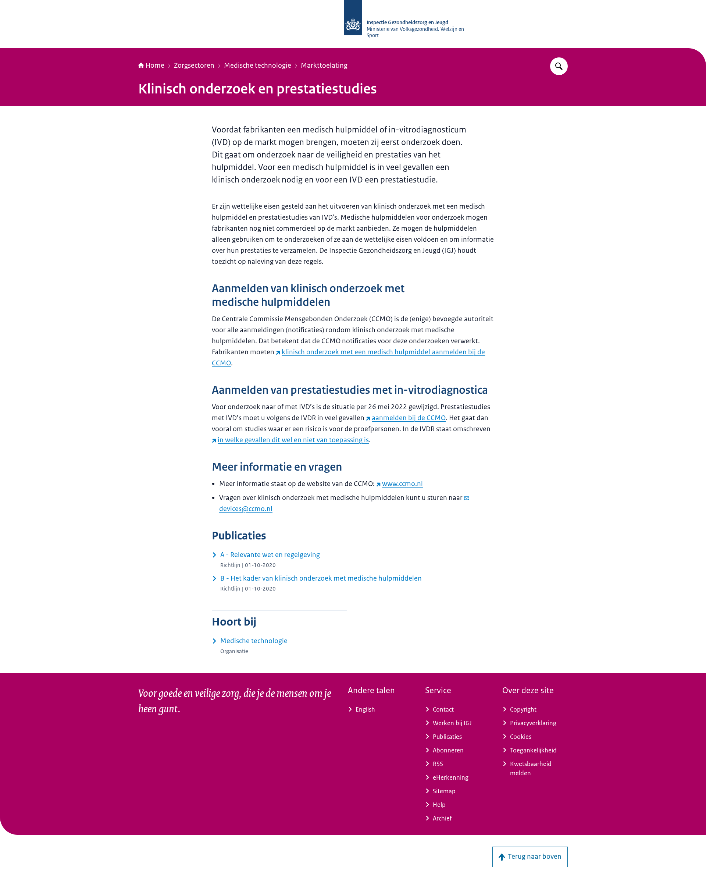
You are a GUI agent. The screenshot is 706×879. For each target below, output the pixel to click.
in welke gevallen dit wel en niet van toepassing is (293, 440)
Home (155, 65)
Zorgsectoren (194, 65)
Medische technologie (257, 65)
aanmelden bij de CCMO (409, 418)
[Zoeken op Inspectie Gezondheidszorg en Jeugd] (559, 66)
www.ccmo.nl (402, 483)
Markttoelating (324, 65)
